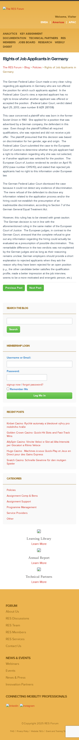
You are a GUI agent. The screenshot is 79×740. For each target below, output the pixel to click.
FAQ (12, 731)
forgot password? (33, 384)
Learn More (39, 544)
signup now (14, 384)
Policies (37, 67)
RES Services (15, 639)
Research (45, 42)
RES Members (16, 632)
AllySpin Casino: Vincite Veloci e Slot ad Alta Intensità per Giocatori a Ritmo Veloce (38, 443)
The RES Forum (12, 67)
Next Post (35, 287)
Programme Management (21, 507)
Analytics (10, 33)
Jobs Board (26, 42)
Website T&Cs (37, 731)
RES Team (13, 625)
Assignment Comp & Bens (22, 495)
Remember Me (19, 389)
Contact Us (13, 646)
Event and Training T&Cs (57, 731)
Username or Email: (19, 357)
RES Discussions (17, 618)
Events (10, 671)
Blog (27, 67)
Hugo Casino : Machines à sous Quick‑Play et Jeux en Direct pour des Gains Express (39, 452)
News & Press (16, 678)
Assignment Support (19, 501)
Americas (58, 22)
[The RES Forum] (23, 9)
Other (10, 518)
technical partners (43, 38)
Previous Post (13, 287)
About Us (12, 612)
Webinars (12, 664)
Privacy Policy (23, 731)
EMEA (44, 22)
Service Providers (17, 513)
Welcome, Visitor (65, 16)
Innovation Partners (19, 684)
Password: (13, 371)
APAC (72, 22)
